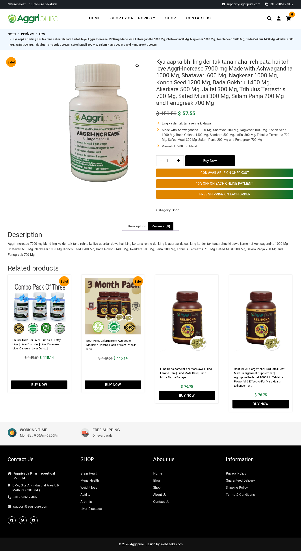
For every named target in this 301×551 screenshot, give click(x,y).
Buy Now (210, 160)
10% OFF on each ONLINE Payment (224, 183)
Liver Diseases (91, 508)
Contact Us (198, 18)
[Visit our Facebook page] (13, 520)
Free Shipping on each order (224, 194)
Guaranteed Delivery (240, 480)
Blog (156, 480)
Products (27, 34)
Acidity (85, 494)
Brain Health (89, 473)
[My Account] (279, 18)
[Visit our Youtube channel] (35, 520)
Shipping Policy (237, 487)
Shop (170, 18)
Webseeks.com (171, 544)
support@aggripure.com (243, 4)
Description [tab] (137, 226)
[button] (137, 66)
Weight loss (88, 487)
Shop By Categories (131, 18)
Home (94, 18)
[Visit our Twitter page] (24, 520)
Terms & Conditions (240, 494)
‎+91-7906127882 (281, 4)
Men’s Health (89, 480)
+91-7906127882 (25, 497)
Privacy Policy (236, 473)
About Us (160, 494)
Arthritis (86, 501)
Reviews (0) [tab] (161, 226)
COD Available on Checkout (225, 172)
